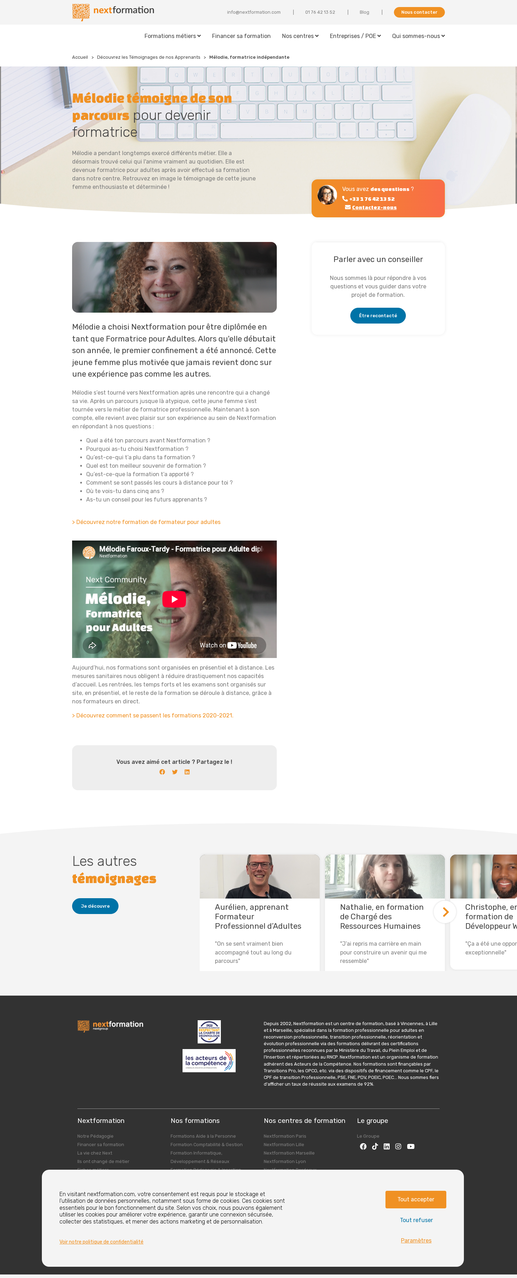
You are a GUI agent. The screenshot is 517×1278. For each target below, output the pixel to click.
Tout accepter (415, 1199)
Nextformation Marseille (289, 1153)
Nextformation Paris (285, 1136)
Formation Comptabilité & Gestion (207, 1144)
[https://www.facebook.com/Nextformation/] (363, 1146)
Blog (364, 12)
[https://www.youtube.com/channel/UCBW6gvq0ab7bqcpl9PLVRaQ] (411, 1146)
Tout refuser (416, 1220)
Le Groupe (368, 1136)
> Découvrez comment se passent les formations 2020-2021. (153, 715)
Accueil (80, 57)
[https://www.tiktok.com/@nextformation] (375, 1146)
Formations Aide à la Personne (203, 1136)
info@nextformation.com (254, 12)
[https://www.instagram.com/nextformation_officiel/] (398, 1146)
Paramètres (416, 1240)
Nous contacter (419, 12)
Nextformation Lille (284, 1144)
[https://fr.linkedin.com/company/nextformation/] (387, 1146)
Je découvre (95, 906)
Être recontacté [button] (378, 315)
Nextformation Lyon (285, 1161)
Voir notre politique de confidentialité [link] (101, 1242)
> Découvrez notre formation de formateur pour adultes (146, 522)
